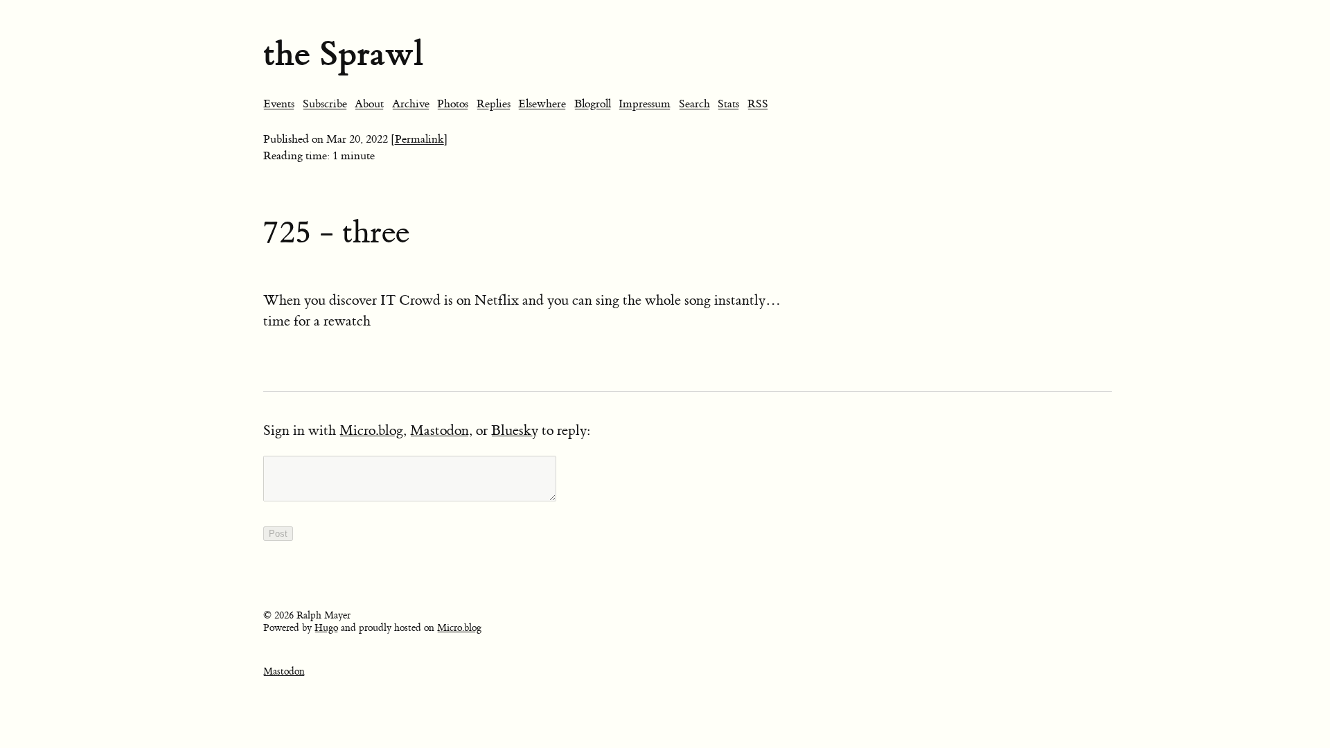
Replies (494, 104)
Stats (728, 104)
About (369, 104)
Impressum (645, 104)
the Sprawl (343, 53)
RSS (757, 104)
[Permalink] (419, 139)
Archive (410, 104)
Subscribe (325, 104)
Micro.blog (371, 430)
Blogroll (592, 104)
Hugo (326, 628)
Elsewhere (542, 104)
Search (694, 104)
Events (278, 104)
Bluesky (514, 430)
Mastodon (439, 430)
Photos (452, 104)
